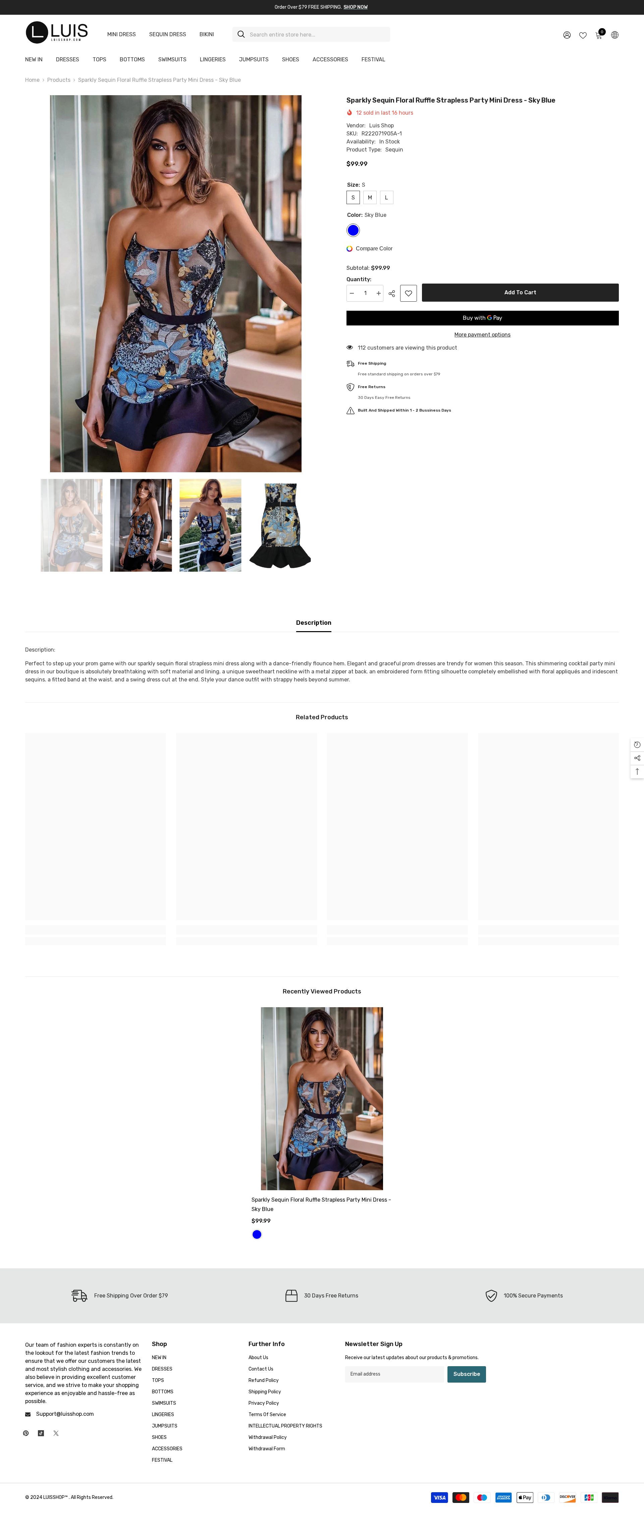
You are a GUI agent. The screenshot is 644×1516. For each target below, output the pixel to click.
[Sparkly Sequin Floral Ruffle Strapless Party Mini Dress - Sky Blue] (322, 1098)
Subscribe (466, 1374)
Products (58, 80)
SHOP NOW (355, 7)
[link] (95, 929)
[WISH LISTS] (583, 35)
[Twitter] (56, 1433)
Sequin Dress (167, 34)
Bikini (207, 34)
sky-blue (257, 1234)
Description (313, 622)
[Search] (311, 34)
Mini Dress (121, 34)
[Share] (394, 294)
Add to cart (520, 292)
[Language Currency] (615, 35)
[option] (175, 283)
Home (32, 80)
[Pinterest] (26, 1433)
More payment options (482, 334)
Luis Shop (381, 125)
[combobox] (317, 34)
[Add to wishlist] (408, 293)
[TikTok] (41, 1433)
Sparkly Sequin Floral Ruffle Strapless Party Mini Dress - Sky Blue (321, 1204)
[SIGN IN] (567, 35)
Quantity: (358, 279)
